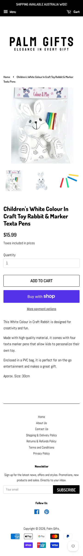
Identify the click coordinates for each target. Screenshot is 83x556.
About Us (41, 423)
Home (6, 77)
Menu (12, 12)
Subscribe (66, 489)
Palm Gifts (53, 529)
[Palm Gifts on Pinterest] (46, 513)
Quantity (9, 255)
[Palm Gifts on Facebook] (36, 513)
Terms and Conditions (41, 447)
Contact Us (41, 429)
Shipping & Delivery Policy (41, 435)
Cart (76, 12)
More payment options (41, 308)
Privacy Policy (41, 453)
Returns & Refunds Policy (41, 441)
